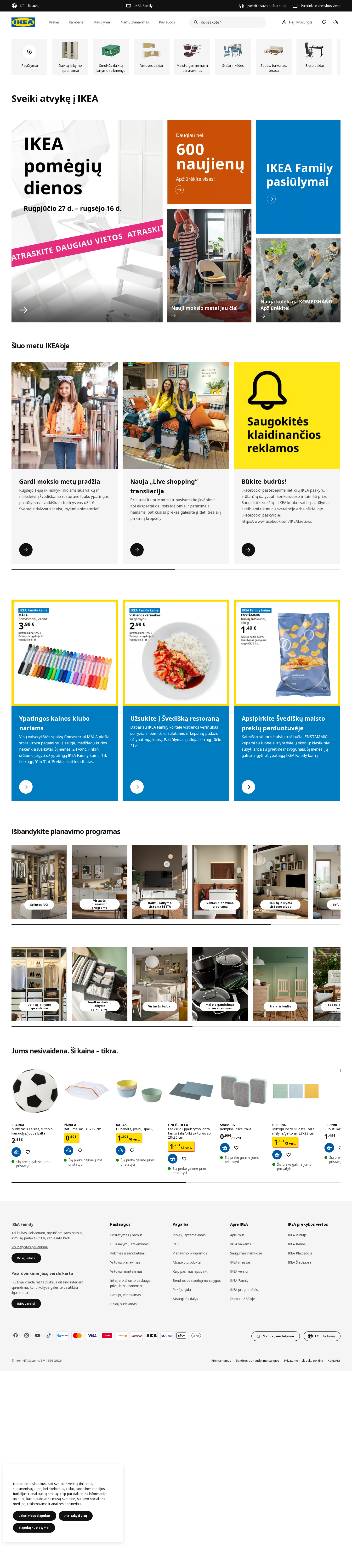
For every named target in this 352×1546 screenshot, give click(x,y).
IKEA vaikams (240, 1244)
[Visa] (92, 1335)
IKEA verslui (239, 1271)
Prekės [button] (54, 22)
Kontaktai (334, 1361)
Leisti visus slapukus (35, 1516)
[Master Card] (77, 1335)
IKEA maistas (240, 1262)
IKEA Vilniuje (297, 1235)
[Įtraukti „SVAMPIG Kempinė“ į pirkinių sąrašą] (236, 1147)
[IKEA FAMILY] (298, 177)
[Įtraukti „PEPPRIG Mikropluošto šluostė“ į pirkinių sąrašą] (288, 1154)
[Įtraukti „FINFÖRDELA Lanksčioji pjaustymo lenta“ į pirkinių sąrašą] (184, 1159)
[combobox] (226, 22)
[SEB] (152, 1335)
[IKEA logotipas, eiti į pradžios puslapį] (23, 22)
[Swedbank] (122, 1335)
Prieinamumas (221, 1361)
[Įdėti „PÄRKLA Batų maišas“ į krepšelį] (68, 1150)
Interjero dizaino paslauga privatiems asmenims (130, 1283)
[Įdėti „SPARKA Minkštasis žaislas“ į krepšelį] (16, 1152)
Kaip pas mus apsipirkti (190, 1271)
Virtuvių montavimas (126, 1271)
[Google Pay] (196, 1335)
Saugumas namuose (246, 1253)
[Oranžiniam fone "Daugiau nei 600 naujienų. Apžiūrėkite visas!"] (209, 162)
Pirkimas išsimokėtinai (127, 1253)
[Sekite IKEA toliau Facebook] (15, 1335)
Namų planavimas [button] (135, 22)
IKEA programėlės (244, 1289)
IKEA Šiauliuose (300, 1262)
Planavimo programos (190, 1253)
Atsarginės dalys (185, 1298)
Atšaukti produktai (187, 1262)
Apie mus (237, 1235)
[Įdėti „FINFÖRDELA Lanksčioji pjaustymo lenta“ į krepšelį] (172, 1159)
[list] (176, 57)
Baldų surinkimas (123, 1304)
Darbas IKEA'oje (242, 1298)
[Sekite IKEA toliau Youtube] (38, 1335)
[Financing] (62, 1335)
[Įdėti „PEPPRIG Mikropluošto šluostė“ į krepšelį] (277, 1154)
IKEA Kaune (297, 1244)
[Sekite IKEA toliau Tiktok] (49, 1335)
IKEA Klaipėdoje (300, 1253)
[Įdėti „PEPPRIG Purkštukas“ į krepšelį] (329, 1147)
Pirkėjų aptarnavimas (189, 1235)
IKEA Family (239, 1280)
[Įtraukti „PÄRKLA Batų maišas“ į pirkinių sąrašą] (80, 1150)
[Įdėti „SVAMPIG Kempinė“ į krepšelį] (225, 1147)
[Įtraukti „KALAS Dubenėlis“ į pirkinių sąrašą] (132, 1150)
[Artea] (166, 1335)
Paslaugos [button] (167, 22)
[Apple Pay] (181, 1335)
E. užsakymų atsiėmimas (129, 1244)
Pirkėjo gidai (182, 1289)
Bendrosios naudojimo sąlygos (197, 1280)
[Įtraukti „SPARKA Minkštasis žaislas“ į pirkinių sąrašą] (28, 1152)
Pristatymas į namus (126, 1235)
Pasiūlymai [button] (102, 22)
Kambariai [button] (76, 22)
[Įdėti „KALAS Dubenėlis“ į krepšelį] (120, 1150)
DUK (176, 1244)
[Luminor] (137, 1335)
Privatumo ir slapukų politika (303, 1361)
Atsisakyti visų (75, 1516)
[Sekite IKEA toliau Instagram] (27, 1335)
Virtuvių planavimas (125, 1262)
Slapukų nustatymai (34, 1528)
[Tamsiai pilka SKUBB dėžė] (99, 984)
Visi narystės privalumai (29, 1247)
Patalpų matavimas (125, 1295)
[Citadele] (107, 1335)
